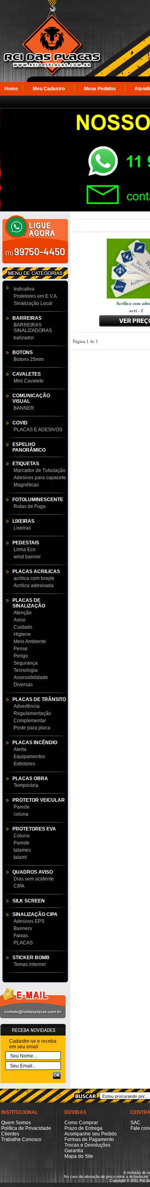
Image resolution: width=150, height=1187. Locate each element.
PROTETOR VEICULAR (38, 800)
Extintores (24, 764)
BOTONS (22, 352)
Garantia (73, 1150)
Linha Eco (25, 549)
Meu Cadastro (49, 89)
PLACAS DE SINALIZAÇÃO (28, 603)
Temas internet (30, 964)
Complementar (30, 720)
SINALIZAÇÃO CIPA (35, 914)
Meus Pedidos (100, 89)
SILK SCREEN (28, 901)
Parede (22, 807)
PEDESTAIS (25, 543)
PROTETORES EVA (34, 829)
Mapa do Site (78, 1156)
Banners (23, 928)
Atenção (23, 612)
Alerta (20, 749)
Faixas (21, 935)
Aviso (20, 620)
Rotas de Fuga (30, 506)
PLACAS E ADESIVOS (38, 429)
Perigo (21, 656)
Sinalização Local (33, 303)
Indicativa (24, 289)
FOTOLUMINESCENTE (37, 499)
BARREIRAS (27, 318)
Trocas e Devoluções (87, 1145)
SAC (135, 1122)
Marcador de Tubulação (40, 470)
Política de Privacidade (26, 1128)
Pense (21, 648)
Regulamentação (32, 713)
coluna (21, 814)
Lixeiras (22, 528)
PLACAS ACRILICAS (36, 571)
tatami (20, 857)
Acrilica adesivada (34, 585)
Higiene (22, 634)
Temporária (26, 785)
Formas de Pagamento (89, 1139)
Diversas (23, 684)
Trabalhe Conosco (21, 1139)
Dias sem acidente (34, 879)
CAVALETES (26, 374)
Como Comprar (81, 1122)
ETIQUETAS (25, 463)
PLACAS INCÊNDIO (34, 742)
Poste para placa (32, 728)
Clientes (10, 1134)
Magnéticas (26, 485)
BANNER (24, 408)
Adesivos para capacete (40, 477)
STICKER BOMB (31, 957)
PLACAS (23, 943)
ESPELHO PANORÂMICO (29, 447)
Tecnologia (26, 670)
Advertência (27, 706)
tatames (22, 850)
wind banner (27, 557)
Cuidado (23, 627)
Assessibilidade (31, 677)
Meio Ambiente (30, 641)
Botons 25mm (29, 359)
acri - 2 (136, 310)
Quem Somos (16, 1122)
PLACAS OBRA (30, 778)
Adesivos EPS (29, 921)
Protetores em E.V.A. (36, 296)
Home (11, 89)
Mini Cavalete (29, 381)
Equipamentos (29, 756)
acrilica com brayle (34, 578)
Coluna (22, 835)
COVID (20, 423)
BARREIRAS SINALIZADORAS (33, 327)
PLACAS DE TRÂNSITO (39, 699)
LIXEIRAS (23, 521)
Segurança (26, 663)
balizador (24, 338)
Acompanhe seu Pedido (90, 1134)
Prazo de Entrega (83, 1128)
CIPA (19, 886)
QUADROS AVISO (32, 872)
